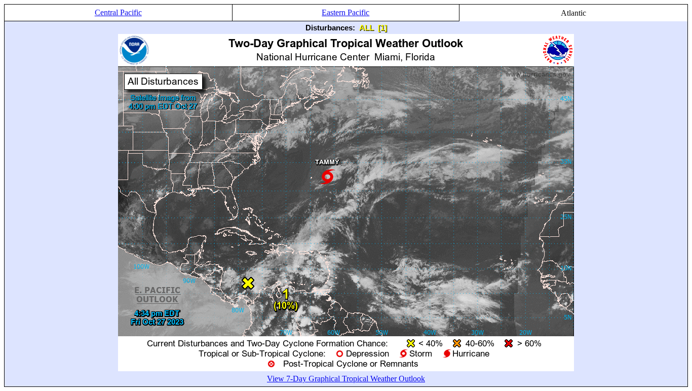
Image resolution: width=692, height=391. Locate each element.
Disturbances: (330, 27)
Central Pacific (118, 12)
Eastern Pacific (345, 12)
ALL (366, 27)
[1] (382, 27)
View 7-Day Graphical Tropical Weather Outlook (346, 378)
